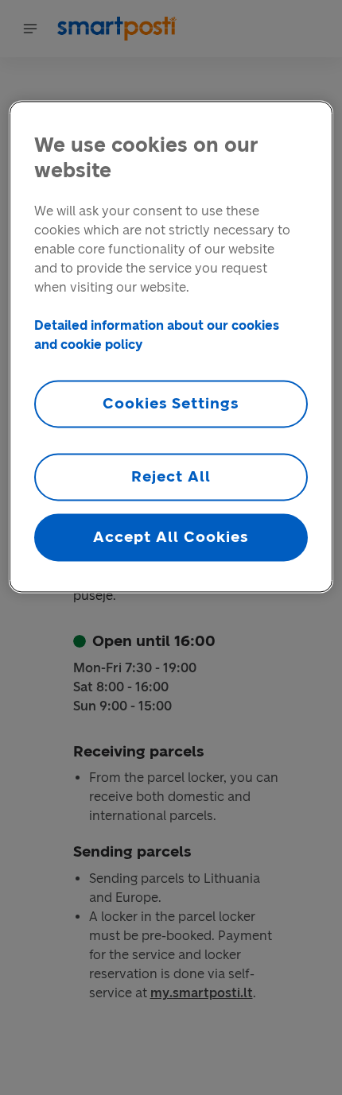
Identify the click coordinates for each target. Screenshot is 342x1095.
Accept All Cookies (170, 537)
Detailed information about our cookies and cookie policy (156, 335)
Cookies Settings (171, 403)
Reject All (171, 476)
